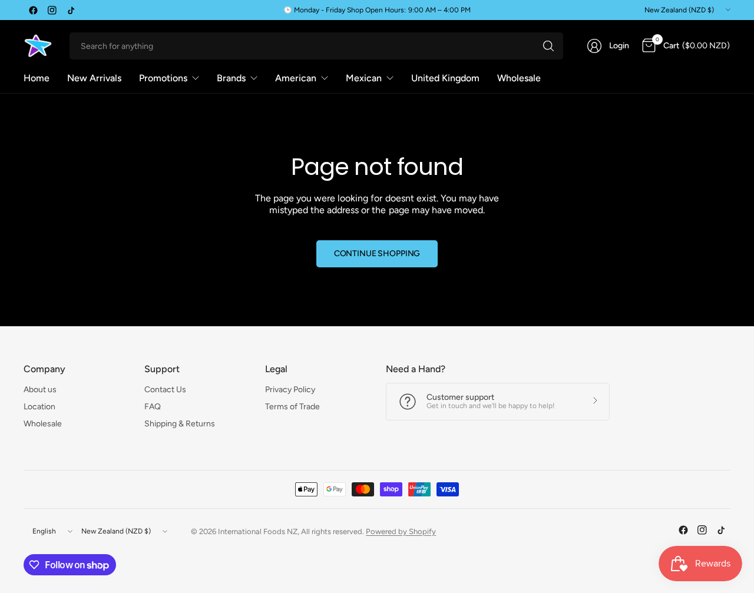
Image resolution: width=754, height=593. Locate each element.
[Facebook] (33, 10)
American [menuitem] (295, 78)
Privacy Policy (290, 390)
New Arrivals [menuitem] (94, 78)
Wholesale (43, 424)
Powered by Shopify (401, 531)
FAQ (152, 407)
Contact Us (165, 390)
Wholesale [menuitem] (519, 78)
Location (39, 407)
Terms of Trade (292, 407)
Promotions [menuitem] (163, 78)
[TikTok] (70, 10)
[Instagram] (51, 10)
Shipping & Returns (179, 424)
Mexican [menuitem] (364, 78)
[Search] (548, 45)
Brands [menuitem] (231, 78)
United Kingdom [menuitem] (445, 78)
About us (40, 390)
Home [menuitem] (36, 78)
